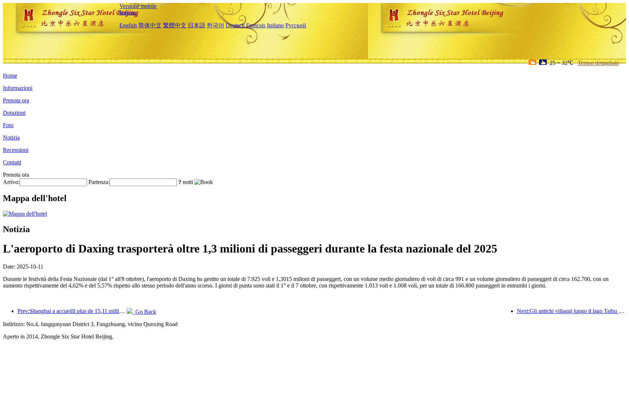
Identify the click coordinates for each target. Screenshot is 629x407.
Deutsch (235, 25)
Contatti (12, 162)
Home (10, 76)
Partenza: (99, 182)
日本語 (196, 25)
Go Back (144, 312)
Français (255, 25)
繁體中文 (174, 25)
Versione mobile (138, 6)
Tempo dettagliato (598, 63)
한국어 (215, 25)
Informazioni (17, 88)
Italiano (128, 12)
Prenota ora (16, 100)
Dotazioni (14, 113)
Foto (8, 125)
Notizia (11, 137)
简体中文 (150, 25)
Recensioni (15, 150)
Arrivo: (11, 182)
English (128, 25)
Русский (295, 25)
